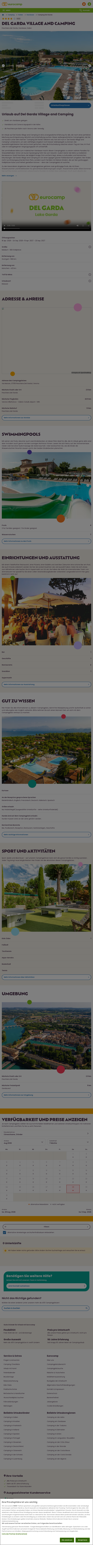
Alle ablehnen (67, 1540)
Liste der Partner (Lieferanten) (14, 1534)
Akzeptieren (82, 1540)
